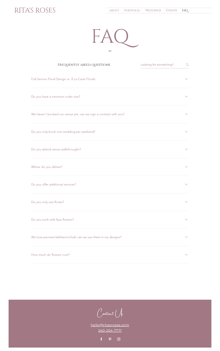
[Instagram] (119, 339)
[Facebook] (101, 339)
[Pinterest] (110, 339)
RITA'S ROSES (35, 10)
